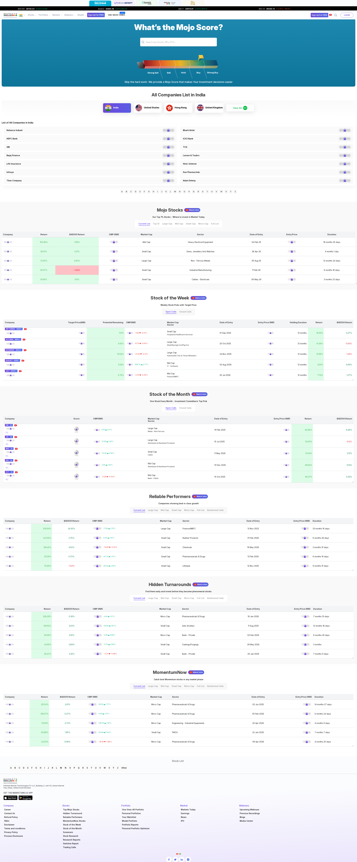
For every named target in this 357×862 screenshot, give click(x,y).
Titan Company (14, 180)
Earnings (185, 813)
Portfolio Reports (130, 824)
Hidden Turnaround (72, 813)
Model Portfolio (129, 821)
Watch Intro (194, 210)
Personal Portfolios (131, 813)
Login (347, 15)
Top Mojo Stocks (71, 809)
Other (124, 768)
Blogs (242, 817)
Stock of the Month (72, 828)
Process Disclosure (13, 836)
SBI (8, 147)
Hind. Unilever (190, 164)
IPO (182, 821)
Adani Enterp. (189, 180)
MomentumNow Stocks (74, 821)
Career (7, 809)
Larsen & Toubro (191, 155)
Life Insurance (14, 164)
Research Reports (71, 840)
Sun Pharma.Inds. (191, 172)
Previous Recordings (250, 813)
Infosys (10, 172)
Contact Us (9, 813)
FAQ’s (6, 821)
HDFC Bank (12, 138)
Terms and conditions (14, 828)
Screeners (68, 832)
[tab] (100, 3)
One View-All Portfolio (133, 809)
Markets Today (188, 809)
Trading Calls (69, 847)
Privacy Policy (11, 832)
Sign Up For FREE (96, 15)
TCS (185, 147)
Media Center (246, 821)
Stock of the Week (72, 824)
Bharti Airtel (189, 130)
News (183, 817)
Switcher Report (71, 843)
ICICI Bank (188, 138)
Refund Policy (11, 817)
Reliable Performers (72, 817)
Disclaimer (9, 824)
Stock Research (70, 836)
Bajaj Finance (13, 155)
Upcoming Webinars (249, 809)
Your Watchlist (129, 817)
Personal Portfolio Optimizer (135, 828)
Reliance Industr (15, 130)
